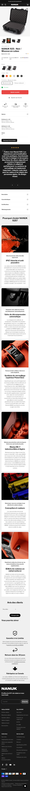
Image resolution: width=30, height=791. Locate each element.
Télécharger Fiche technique (9, 140)
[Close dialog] (24, 752)
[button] (15, 58)
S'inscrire (25, 701)
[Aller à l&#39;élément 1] (4, 41)
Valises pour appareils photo (7, 742)
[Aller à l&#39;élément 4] (18, 41)
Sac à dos (19, 712)
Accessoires (5, 725)
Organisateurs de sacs (22, 715)
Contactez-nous (21, 737)
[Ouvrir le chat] (25, 786)
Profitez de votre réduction (14, 762)
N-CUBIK (19, 724)
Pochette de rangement (20, 718)
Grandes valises (6, 717)
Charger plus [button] (15, 615)
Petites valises (5, 712)
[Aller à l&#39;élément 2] (8, 41)
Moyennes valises (6, 715)
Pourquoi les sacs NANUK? (21, 728)
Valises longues (6, 720)
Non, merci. (14, 766)
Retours (19, 742)
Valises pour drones (7, 746)
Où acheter (19, 747)
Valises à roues (5, 723)
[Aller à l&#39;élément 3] (13, 41)
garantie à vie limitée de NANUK (15, 645)
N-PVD (18, 722)
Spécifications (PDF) (22, 744)
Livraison (19, 739)
